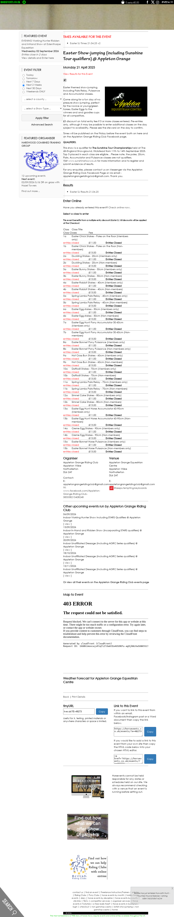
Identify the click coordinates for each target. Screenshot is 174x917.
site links (77, 900)
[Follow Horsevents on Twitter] (153, 3)
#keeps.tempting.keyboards (130, 487)
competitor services (100, 900)
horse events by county (126, 898)
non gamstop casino (102, 906)
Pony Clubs (94, 895)
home (115, 909)
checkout (84, 906)
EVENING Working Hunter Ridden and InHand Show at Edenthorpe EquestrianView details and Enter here (41, 49)
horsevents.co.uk (10, 2)
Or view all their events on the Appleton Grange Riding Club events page (106, 582)
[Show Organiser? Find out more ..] (87, 838)
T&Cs (85, 900)
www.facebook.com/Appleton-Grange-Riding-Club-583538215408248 (81, 494)
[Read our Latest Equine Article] (87, 798)
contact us (78, 892)
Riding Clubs (80, 895)
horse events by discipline (100, 898)
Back (66, 696)
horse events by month (113, 895)
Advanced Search (42, 124)
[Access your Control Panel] (24, 2)
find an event (91, 892)
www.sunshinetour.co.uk (82, 160)
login (75, 906)
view (67, 523)
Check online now (119, 207)
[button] (126, 101)
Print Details (78, 696)
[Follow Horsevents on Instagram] (157, 3)
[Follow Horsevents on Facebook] (147, 3)
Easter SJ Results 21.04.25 (84, 191)
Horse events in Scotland (125, 903)
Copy (102, 711)
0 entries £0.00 (132, 2)
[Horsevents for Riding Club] (87, 879)
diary (83, 898)
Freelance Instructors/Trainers (115, 892)
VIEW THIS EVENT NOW (152, 898)
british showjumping (123, 906)
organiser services (121, 900)
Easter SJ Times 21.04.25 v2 (85, 43)
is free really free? (101, 903)
